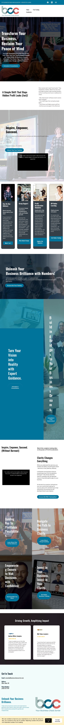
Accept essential (57, 720)
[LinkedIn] (52, 2)
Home (27, 10)
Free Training (36, 10)
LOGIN (29, 2)
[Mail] (56, 2)
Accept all (48, 720)
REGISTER (24, 2)
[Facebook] (48, 2)
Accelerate (29, 12)
